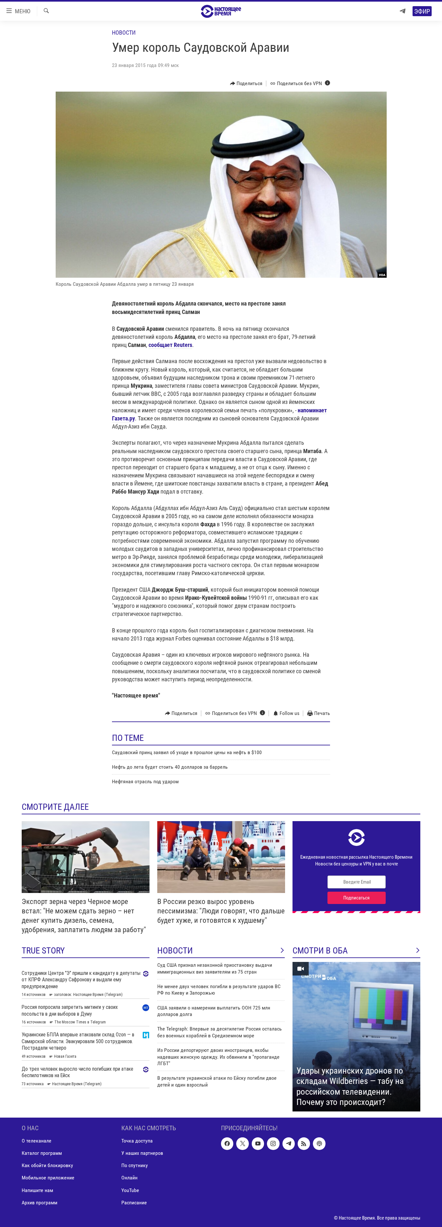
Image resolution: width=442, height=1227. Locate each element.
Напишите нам (37, 1190)
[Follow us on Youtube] (258, 1143)
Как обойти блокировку (47, 1165)
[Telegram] (402, 11)
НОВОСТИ (175, 950)
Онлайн (129, 1178)
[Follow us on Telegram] (288, 1143)
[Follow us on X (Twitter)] (242, 1143)
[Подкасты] (319, 1143)
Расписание (134, 1202)
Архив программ (39, 1202)
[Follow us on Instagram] (273, 1143)
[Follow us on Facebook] (227, 1143)
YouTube (130, 1190)
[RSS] (304, 1143)
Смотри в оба (320, 950)
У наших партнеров (142, 1153)
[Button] (246, 83)
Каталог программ (42, 1153)
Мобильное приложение (48, 1178)
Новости (124, 32)
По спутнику (134, 1165)
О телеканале (36, 1141)
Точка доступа (137, 1141)
